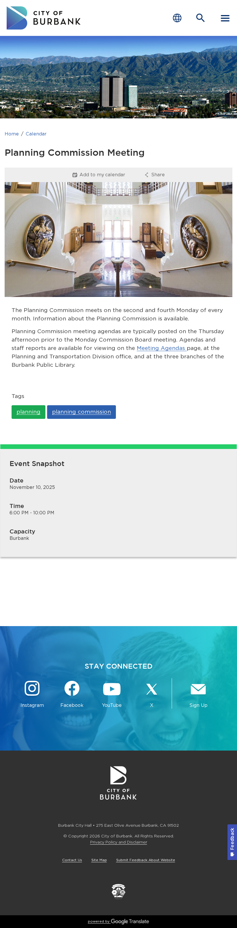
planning (28, 411)
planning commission (81, 411)
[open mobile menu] (225, 17)
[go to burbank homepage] (44, 18)
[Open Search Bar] (200, 17)
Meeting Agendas (162, 348)
